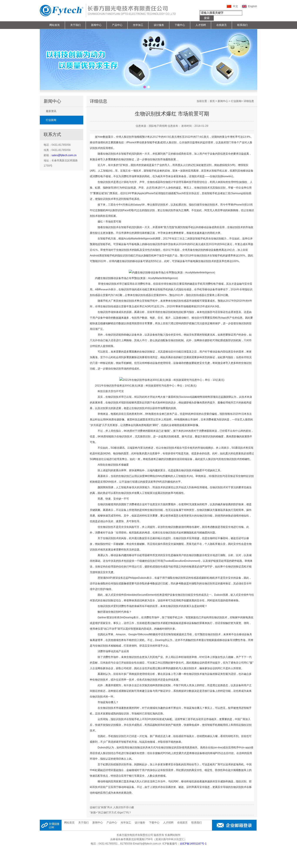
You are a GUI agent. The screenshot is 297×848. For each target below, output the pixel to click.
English (252, 6)
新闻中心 (96, 25)
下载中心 (180, 25)
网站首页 (54, 25)
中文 (235, 6)
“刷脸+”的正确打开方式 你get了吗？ (110, 812)
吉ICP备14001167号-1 (193, 843)
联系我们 (242, 25)
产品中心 (117, 25)
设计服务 (159, 25)
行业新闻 (51, 120)
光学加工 (138, 25)
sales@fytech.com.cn (64, 155)
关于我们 (75, 25)
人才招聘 (200, 25)
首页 (212, 101)
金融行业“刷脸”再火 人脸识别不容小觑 (112, 807)
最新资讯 (51, 111)
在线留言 (221, 25)
